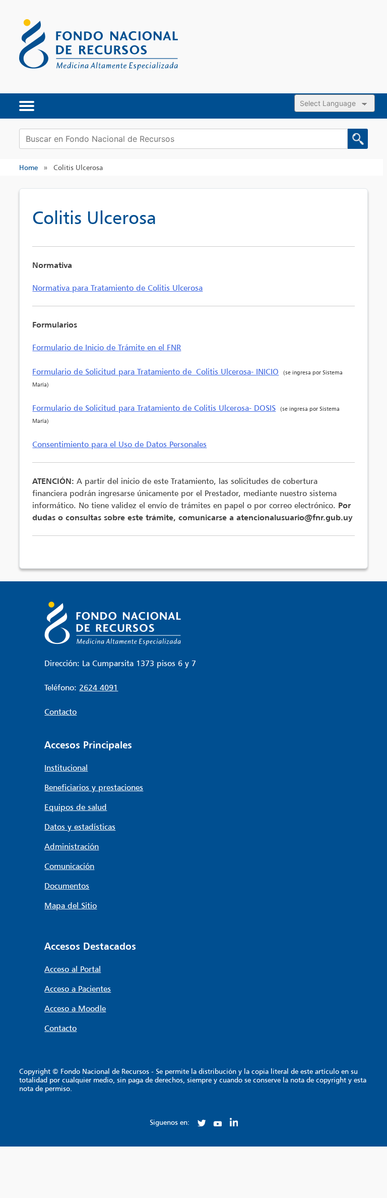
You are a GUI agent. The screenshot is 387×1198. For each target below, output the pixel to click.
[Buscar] (358, 139)
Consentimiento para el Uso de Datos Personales (119, 444)
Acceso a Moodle (75, 1008)
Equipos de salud (75, 807)
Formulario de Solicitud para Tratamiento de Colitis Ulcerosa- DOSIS (154, 408)
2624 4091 (98, 687)
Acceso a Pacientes (77, 989)
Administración (71, 846)
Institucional (66, 768)
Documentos (66, 886)
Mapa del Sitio (70, 905)
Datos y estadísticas (79, 827)
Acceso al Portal (72, 969)
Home (28, 167)
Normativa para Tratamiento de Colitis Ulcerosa (117, 288)
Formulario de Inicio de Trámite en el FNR (106, 347)
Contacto (60, 711)
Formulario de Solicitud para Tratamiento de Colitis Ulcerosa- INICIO (155, 371)
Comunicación (69, 866)
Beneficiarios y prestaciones (93, 787)
